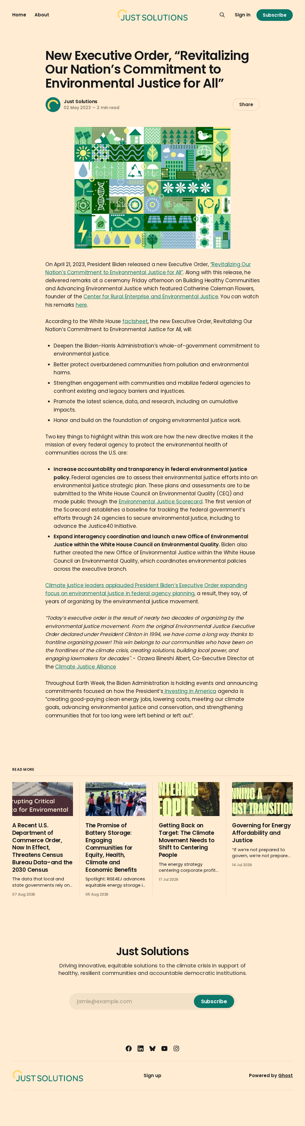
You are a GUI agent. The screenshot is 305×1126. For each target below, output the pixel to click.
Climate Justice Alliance (85, 666)
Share (246, 104)
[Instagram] (176, 1048)
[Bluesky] (152, 1048)
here (81, 304)
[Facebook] (129, 1048)
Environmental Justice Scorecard (161, 501)
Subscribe (275, 15)
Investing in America (189, 691)
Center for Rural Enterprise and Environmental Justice (150, 296)
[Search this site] (222, 15)
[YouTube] (164, 1048)
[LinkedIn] (141, 1048)
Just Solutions (80, 101)
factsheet (134, 321)
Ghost (285, 1075)
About (42, 15)
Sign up (152, 1075)
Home (19, 15)
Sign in (242, 15)
